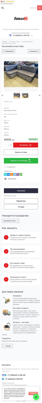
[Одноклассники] (11, 174)
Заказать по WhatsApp (19, 161)
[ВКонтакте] (8, 174)
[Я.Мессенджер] (5, 174)
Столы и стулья (14, 41)
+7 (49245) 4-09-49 (21, 35)
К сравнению (11, 167)
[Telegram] (14, 174)
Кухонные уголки (27, 41)
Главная (4, 41)
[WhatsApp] (21, 174)
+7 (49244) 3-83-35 (13, 379)
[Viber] (17, 174)
